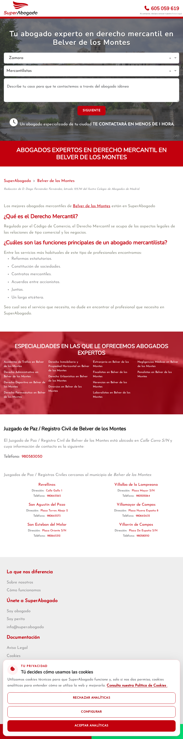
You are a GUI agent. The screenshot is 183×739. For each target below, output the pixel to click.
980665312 (54, 535)
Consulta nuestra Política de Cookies (137, 685)
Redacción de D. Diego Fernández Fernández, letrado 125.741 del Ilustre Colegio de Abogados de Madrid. (72, 189)
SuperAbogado (17, 181)
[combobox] (86, 58)
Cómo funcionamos (24, 590)
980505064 (143, 495)
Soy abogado (18, 611)
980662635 (143, 515)
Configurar (91, 711)
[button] (171, 58)
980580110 (143, 535)
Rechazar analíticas (91, 697)
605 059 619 (164, 8)
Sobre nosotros (20, 582)
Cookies (13, 656)
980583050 (32, 457)
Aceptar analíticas (91, 725)
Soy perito (16, 619)
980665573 (54, 515)
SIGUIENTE (91, 110)
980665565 (54, 495)
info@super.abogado (25, 627)
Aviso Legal (177, 13)
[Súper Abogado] (20, 8)
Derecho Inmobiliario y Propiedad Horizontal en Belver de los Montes (68, 366)
